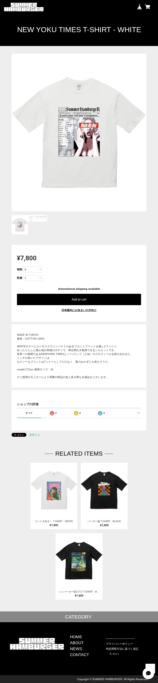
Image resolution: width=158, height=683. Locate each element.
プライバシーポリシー (119, 643)
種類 (19, 269)
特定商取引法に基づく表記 (122, 648)
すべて (29, 413)
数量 (19, 277)
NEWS (76, 648)
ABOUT (77, 642)
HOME (76, 637)
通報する (34, 434)
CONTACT (79, 654)
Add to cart (79, 299)
